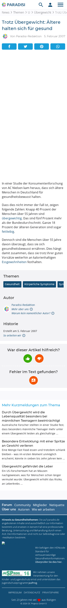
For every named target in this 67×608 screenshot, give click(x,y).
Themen (18, 12)
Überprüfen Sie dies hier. (48, 562)
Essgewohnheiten (14, 262)
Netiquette (56, 505)
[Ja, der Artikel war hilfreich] (27, 358)
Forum (7, 505)
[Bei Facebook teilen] (9, 46)
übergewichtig (12, 218)
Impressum (15, 592)
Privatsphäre (50, 592)
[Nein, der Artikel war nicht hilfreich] (39, 358)
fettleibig (8, 232)
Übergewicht (42, 12)
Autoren (24, 509)
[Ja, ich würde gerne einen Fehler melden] (33, 380)
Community (22, 505)
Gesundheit (12, 284)
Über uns (9, 509)
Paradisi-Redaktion (23, 305)
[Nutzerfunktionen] (50, 4)
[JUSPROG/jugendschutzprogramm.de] (16, 573)
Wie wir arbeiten (43, 509)
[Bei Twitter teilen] (25, 46)
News (5, 12)
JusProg (33, 582)
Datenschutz (32, 592)
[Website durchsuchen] (41, 4)
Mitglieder (40, 505)
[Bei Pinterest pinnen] (41, 46)
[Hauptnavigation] (60, 4)
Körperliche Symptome (39, 284)
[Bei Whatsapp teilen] (57, 46)
